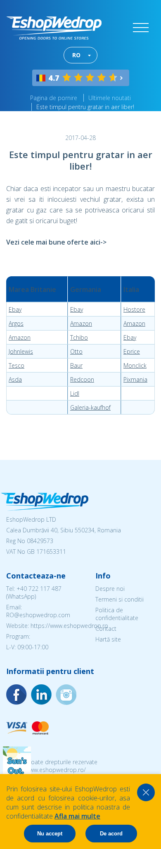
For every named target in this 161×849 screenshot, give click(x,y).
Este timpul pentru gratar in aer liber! (85, 107)
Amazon (81, 323)
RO (76, 55)
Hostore (134, 309)
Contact (105, 628)
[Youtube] (66, 694)
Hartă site (108, 639)
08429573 (40, 541)
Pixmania (135, 379)
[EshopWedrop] (54, 28)
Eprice (131, 351)
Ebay (15, 309)
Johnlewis (21, 351)
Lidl (74, 393)
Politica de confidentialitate (116, 614)
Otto (76, 351)
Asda (15, 379)
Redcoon (82, 379)
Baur (76, 365)
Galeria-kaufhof (90, 407)
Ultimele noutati (109, 98)
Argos (16, 323)
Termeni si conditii (119, 599)
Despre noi (110, 588)
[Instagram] (41, 694)
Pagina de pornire (53, 98)
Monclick (135, 365)
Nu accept (49, 833)
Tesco (16, 365)
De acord (111, 833)
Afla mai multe (77, 816)
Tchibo (79, 337)
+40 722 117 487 (39, 588)
